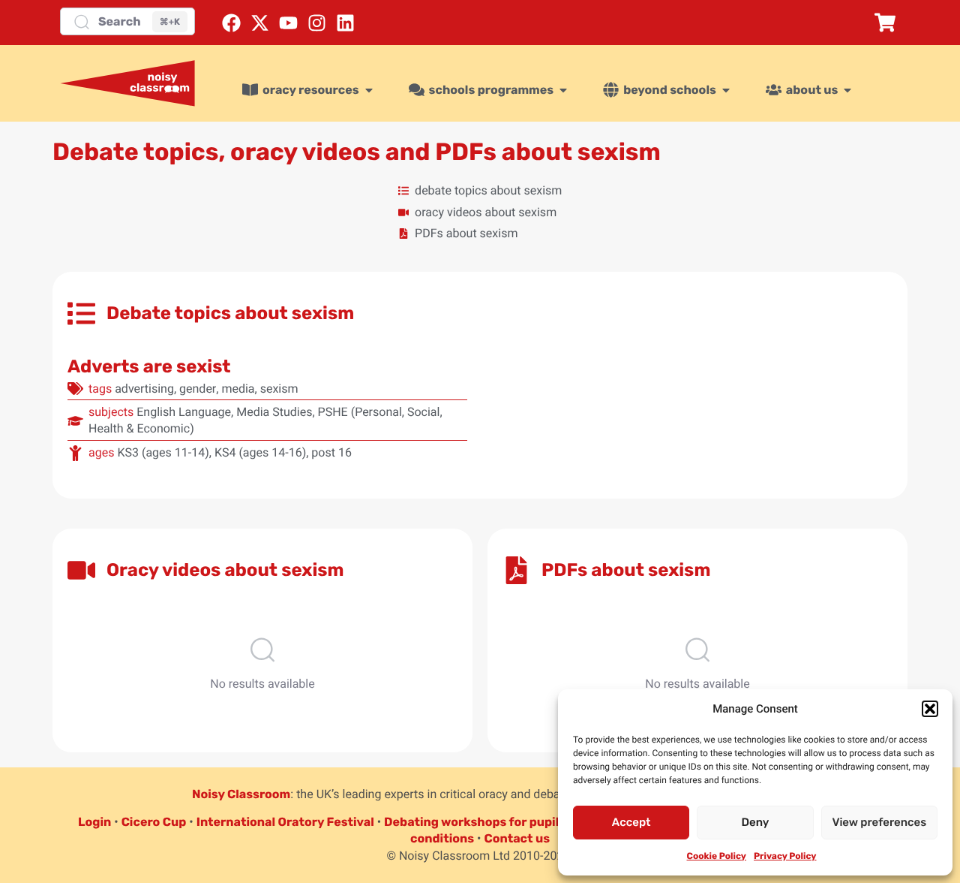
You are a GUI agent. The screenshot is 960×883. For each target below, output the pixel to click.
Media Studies (274, 412)
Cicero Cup (154, 822)
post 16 (331, 452)
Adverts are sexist (149, 366)
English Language (183, 412)
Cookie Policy (716, 856)
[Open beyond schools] (726, 90)
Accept (631, 822)
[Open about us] (848, 90)
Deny (756, 822)
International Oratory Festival (285, 822)
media (237, 388)
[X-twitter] (260, 23)
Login (94, 822)
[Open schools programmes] (563, 90)
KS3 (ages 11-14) (162, 452)
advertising (144, 388)
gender (197, 388)
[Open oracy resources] (369, 90)
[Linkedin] (345, 23)
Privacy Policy (785, 856)
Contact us (517, 838)
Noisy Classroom (241, 794)
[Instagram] (317, 23)
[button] (930, 708)
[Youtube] (288, 23)
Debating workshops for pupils (475, 822)
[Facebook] (231, 23)
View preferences (879, 822)
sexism (279, 388)
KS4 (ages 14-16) (260, 452)
